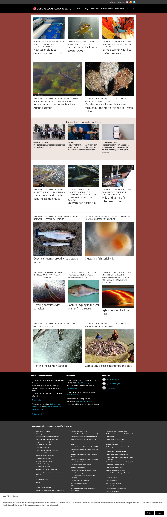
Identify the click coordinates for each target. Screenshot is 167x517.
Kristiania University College (43, 458)
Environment (94, 9)
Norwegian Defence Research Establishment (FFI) (84, 434)
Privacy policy (37, 400)
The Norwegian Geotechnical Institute (116, 451)
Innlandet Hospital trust (42, 447)
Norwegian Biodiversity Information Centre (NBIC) (49, 490)
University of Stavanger (112, 491)
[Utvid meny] (133, 8)
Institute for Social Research (43, 453)
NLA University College (42, 479)
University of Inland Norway (113, 483)
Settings (149, 513)
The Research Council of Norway (115, 464)
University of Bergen (111, 480)
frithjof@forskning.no (74, 395)
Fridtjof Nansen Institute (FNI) (44, 442)
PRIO (72, 486)
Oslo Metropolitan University (79, 483)
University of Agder (111, 477)
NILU (37, 477)
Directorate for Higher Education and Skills (47, 436)
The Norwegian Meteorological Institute (117, 454)
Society (85, 9)
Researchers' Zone (121, 9)
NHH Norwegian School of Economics (46, 469)
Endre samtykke (37, 414)
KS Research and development (44, 461)
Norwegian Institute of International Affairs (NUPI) (84, 447)
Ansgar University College (43, 431)
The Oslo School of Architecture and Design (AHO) (119, 462)
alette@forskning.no (74, 388)
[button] (127, 2)
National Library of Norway (43, 466)
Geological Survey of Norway (44, 444)
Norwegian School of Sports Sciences (81, 464)
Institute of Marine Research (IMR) (45, 455)
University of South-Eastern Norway (116, 488)
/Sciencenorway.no (113, 380)
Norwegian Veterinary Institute (79, 473)
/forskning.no (111, 388)
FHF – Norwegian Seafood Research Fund (47, 439)
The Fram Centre (110, 436)
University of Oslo (111, 486)
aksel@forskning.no (84, 383)
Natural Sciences (107, 9)
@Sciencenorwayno (113, 384)
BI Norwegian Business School (44, 434)
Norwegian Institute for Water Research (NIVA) (83, 439)
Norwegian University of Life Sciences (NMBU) (83, 470)
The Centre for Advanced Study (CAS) (116, 431)
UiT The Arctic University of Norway (115, 470)
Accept (159, 513)
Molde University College (43, 464)
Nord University (40, 485)
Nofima (38, 482)
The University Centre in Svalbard (115, 467)
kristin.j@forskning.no (85, 401)
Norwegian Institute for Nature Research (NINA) (84, 436)
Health (78, 9)
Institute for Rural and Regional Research (47, 450)
